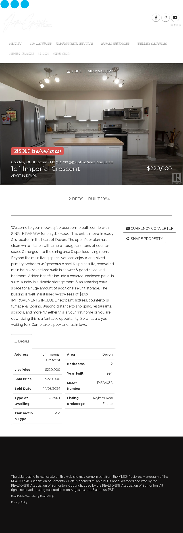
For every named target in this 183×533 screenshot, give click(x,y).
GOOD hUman (21, 53)
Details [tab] (23, 341)
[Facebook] (5, 4)
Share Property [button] (146, 239)
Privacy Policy (19, 502)
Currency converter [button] (152, 228)
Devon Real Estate (75, 43)
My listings (41, 43)
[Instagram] (15, 4)
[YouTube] (24, 4)
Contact (62, 53)
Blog (43, 53)
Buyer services (115, 43)
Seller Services (152, 43)
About (16, 43)
